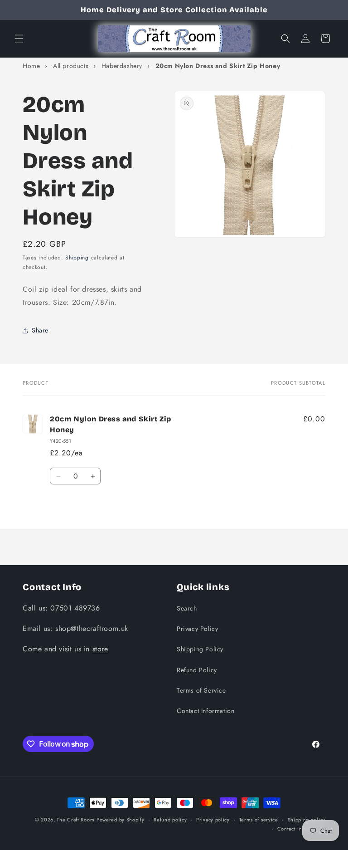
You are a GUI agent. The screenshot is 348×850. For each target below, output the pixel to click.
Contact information (301, 828)
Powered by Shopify (121, 819)
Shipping (77, 258)
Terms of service (258, 819)
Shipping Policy (200, 649)
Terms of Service (201, 690)
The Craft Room (75, 819)
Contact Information (205, 710)
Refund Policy (197, 669)
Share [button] (40, 330)
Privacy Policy (197, 628)
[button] (19, 39)
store (100, 649)
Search (187, 608)
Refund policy (170, 819)
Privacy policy (213, 819)
